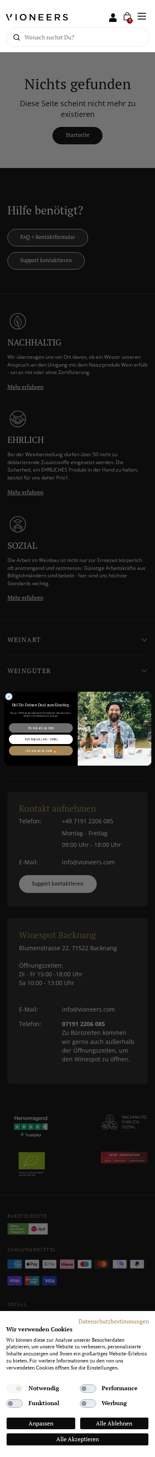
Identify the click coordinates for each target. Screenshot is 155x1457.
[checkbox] (14, 1388)
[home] (42, 16)
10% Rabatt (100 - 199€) (40, 739)
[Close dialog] (8, 696)
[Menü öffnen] (142, 16)
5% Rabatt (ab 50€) (41, 727)
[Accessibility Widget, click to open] (141, 728)
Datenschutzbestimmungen (114, 1321)
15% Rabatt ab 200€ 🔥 (41, 750)
